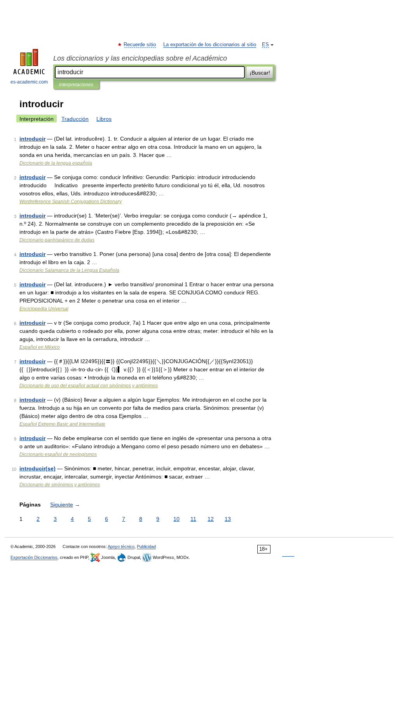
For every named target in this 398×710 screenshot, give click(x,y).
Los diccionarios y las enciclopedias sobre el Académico (140, 58)
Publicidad (146, 546)
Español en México (39, 347)
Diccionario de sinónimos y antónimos (59, 484)
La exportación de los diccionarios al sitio (209, 44)
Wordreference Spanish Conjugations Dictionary (70, 201)
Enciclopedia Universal (43, 308)
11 (193, 519)
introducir (32, 139)
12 (211, 519)
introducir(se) (37, 468)
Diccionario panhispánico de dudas (56, 240)
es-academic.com (29, 82)
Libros (104, 119)
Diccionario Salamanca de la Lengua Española (69, 270)
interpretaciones (76, 84)
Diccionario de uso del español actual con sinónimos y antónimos (88, 385)
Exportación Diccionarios (34, 557)
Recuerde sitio (140, 44)
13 (228, 519)
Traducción (75, 119)
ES (265, 44)
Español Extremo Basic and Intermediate (62, 424)
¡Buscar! (260, 73)
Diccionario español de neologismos (58, 454)
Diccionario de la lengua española (55, 163)
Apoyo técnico (121, 546)
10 (176, 519)
